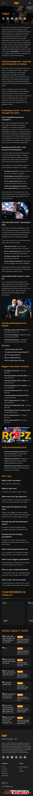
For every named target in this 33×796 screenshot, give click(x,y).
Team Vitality (14, 51)
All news (4, 769)
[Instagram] (7, 18)
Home (3, 767)
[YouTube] (12, 18)
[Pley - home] (16, 3)
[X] (20, 18)
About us (4, 771)
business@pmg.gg (7, 786)
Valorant (21, 771)
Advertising (5, 775)
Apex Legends (23, 767)
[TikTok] (16, 18)
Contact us (5, 773)
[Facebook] (3, 18)
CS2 (20, 769)
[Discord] (24, 18)
